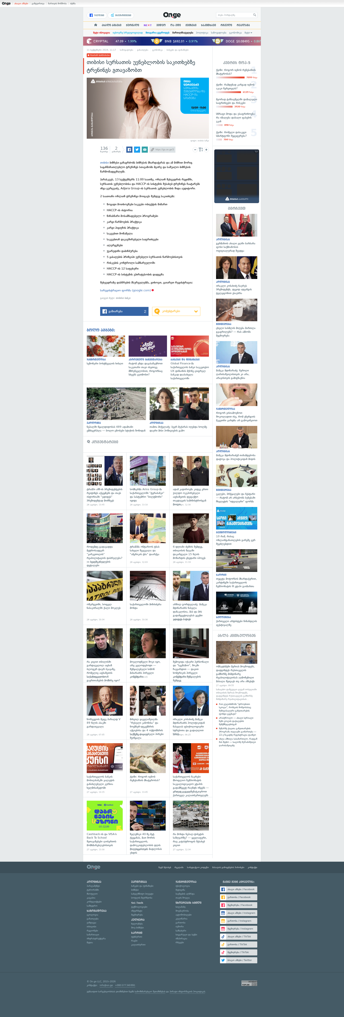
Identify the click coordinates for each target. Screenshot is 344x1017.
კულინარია (181, 918)
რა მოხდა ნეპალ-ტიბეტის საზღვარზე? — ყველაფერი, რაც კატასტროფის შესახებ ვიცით (190, 826)
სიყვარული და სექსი (186, 934)
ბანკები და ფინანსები (178, 50)
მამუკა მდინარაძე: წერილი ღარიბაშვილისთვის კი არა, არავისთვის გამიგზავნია (236, 360)
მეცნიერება (137, 914)
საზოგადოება (218, 32)
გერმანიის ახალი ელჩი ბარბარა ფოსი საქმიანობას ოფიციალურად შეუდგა (236, 233)
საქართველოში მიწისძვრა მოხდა (147, 596)
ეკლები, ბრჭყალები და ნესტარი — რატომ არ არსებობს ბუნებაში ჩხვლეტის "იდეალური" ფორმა (236, 484)
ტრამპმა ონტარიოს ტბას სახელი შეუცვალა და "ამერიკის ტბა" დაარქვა (147, 538)
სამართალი (93, 934)
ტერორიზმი (93, 890)
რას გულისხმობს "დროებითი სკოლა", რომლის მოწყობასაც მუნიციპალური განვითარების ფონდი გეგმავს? (235, 709)
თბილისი (91, 926)
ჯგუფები (99, 15)
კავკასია (91, 897)
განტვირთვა (38, 3)
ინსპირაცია (181, 938)
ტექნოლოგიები (139, 907)
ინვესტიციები (122, 15)
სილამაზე (180, 907)
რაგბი (134, 940)
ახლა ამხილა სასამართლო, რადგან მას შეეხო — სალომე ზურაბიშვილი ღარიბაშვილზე (238, 742)
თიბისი (104, 162)
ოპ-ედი (175, 25)
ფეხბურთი (136, 936)
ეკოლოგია (92, 914)
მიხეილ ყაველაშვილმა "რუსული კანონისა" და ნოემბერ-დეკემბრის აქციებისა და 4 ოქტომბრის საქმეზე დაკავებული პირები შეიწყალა (147, 711)
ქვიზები (190, 25)
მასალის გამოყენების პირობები (228, 867)
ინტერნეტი (136, 910)
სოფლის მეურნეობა (141, 897)
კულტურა (138, 919)
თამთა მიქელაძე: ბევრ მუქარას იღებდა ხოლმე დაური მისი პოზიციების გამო (181, 410)
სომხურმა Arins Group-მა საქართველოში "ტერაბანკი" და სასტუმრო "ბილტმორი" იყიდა (147, 481)
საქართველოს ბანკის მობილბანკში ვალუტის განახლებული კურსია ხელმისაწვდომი (104, 768)
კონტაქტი (252, 867)
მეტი (247, 32)
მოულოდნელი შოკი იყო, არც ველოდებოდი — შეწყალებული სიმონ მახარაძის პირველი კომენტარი (147, 653)
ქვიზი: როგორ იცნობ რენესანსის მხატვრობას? (147, 768)
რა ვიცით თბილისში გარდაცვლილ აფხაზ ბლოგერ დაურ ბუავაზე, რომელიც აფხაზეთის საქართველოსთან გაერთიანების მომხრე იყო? (104, 653)
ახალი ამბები (21, 3)
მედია (90, 942)
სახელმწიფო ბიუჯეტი (142, 893)
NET (148, 25)
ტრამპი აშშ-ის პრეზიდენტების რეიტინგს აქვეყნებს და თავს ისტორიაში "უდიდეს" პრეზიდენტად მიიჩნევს (104, 481)
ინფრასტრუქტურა (96, 938)
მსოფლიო (92, 893)
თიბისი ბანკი (123, 298)
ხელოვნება (137, 923)
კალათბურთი (138, 944)
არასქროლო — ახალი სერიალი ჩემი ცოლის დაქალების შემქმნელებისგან (236, 721)
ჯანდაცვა (91, 922)
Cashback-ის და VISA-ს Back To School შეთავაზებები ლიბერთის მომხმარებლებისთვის (104, 826)
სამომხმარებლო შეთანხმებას (150, 991)
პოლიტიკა (202, 32)
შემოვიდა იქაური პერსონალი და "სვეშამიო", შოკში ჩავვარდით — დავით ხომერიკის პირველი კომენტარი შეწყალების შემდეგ (190, 653)
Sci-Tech (137, 902)
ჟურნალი (132, 25)
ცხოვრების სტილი (188, 902)
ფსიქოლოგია (183, 886)
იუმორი (180, 926)
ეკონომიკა (235, 32)
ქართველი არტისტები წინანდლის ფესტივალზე (236, 609)
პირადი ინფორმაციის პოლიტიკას (187, 991)
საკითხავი (208, 25)
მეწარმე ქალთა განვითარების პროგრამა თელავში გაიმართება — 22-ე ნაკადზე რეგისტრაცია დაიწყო (237, 731)
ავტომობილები (184, 914)
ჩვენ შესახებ (165, 867)
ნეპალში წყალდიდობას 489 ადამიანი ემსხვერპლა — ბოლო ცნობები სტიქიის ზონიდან (118, 410)
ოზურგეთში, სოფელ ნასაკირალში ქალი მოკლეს (104, 596)
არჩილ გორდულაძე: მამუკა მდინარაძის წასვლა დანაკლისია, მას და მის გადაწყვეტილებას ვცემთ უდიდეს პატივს (190, 596)
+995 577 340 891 (125, 985)
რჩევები (180, 942)
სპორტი (136, 932)
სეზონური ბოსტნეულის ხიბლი (108, 350)
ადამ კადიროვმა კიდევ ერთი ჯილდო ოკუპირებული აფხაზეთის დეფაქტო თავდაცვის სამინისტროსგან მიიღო (190, 481)
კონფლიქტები (94, 901)
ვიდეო (161, 25)
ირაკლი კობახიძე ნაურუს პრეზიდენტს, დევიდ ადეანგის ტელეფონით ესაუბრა (236, 275)
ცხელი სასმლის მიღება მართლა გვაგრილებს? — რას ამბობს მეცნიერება (236, 318)
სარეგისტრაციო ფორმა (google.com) (125, 290)
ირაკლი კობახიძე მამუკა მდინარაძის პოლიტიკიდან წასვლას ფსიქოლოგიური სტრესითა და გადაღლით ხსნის (190, 711)
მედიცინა (180, 890)
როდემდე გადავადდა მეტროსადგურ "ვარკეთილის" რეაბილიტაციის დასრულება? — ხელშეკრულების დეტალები (104, 538)
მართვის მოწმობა (57, 3)
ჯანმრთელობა (186, 881)
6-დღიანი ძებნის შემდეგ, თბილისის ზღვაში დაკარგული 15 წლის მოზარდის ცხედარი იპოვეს (190, 538)
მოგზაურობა (182, 910)
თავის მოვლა (183, 897)
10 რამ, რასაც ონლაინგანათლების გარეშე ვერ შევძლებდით (236, 526)
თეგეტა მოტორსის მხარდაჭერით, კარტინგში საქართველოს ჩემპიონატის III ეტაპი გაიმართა (236, 568)
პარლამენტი (93, 886)
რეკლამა (243, 25)
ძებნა (73, 3)
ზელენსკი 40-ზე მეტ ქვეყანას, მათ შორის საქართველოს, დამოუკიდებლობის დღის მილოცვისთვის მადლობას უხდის (147, 826)
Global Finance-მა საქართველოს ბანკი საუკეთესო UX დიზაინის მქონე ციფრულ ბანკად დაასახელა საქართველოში (191, 358)
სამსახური (181, 930)
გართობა (180, 922)
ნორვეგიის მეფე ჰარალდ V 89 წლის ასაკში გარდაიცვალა (104, 711)
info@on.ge (106, 985)
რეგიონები (92, 930)
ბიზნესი (135, 890)
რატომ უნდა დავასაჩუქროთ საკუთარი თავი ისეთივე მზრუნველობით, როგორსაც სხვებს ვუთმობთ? (150, 356)
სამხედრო (92, 905)
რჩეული (226, 25)
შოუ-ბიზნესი (137, 927)
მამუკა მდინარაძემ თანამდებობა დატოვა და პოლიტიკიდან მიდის (236, 443)
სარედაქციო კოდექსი (198, 867)
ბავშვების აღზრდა (185, 893)
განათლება (142, 50)
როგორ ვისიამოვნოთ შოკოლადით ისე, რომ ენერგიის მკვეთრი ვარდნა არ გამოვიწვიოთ (236, 403)
